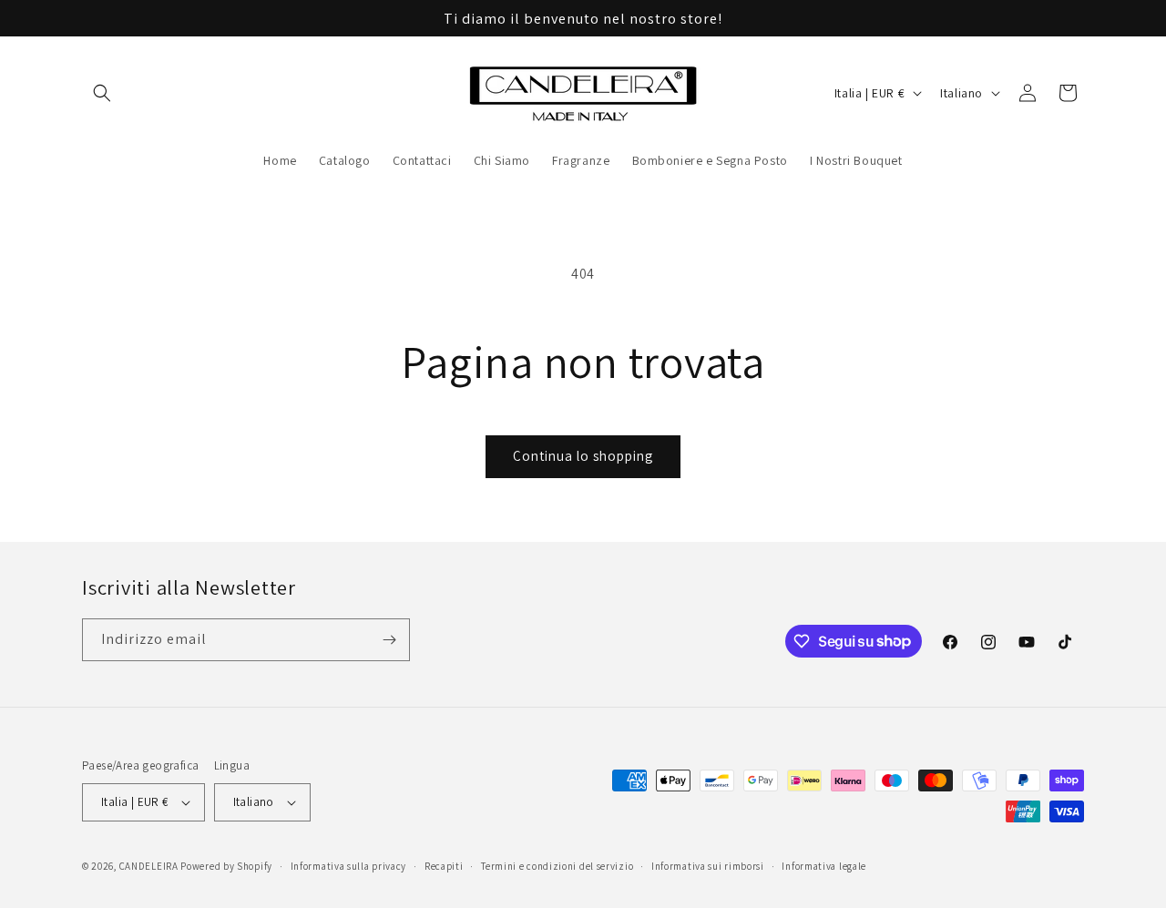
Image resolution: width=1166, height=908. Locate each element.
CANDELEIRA (149, 866)
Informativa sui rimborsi (707, 866)
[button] (102, 93)
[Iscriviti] (389, 639)
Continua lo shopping (583, 455)
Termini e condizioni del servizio (557, 866)
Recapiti (444, 866)
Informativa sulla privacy (349, 866)
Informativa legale (824, 866)
